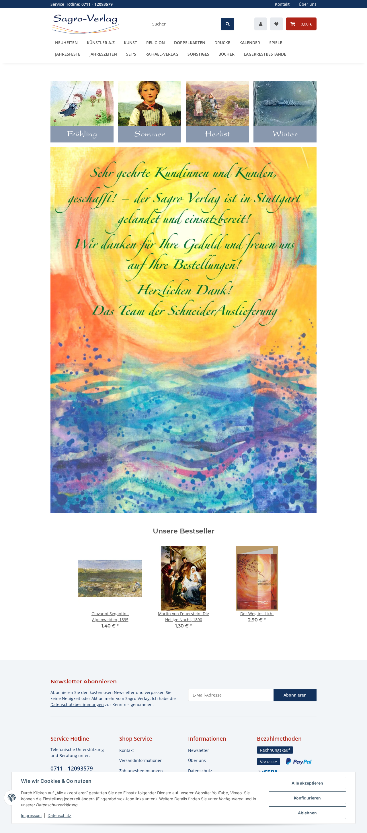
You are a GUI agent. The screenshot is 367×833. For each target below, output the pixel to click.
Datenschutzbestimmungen (77, 704)
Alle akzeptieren (307, 783)
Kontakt (282, 4)
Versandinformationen (141, 760)
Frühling (82, 134)
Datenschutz (59, 815)
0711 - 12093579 (71, 768)
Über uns (308, 4)
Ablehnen (307, 812)
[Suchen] (227, 24)
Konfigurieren (307, 797)
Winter (285, 134)
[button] (260, 23)
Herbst (217, 134)
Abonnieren (295, 695)
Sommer (149, 134)
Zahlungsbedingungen (141, 770)
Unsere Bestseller (183, 531)
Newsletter (198, 750)
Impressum (31, 815)
